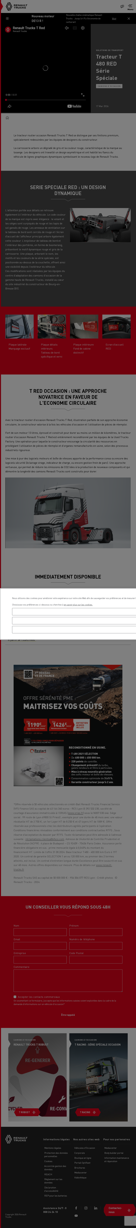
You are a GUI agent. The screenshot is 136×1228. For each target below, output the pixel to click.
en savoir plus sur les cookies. (78, 604)
